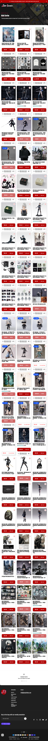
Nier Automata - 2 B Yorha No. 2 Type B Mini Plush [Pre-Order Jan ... (39, 333)
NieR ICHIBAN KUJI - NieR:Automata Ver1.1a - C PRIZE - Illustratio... (39, 630)
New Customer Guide (13, 695)
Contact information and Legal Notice (14, 705)
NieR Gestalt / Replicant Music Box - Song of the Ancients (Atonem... (23, 191)
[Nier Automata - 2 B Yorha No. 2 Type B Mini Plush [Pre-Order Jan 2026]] (39, 323)
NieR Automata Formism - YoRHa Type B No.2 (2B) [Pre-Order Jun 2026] (23, 134)
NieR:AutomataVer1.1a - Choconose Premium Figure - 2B (39, 577)
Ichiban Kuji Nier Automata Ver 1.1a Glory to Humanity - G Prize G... (39, 276)
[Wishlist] (40, 5)
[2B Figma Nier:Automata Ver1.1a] (8, 568)
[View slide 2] (23, 681)
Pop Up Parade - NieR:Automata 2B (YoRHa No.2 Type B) (24, 473)
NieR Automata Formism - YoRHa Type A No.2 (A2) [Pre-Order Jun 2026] (8, 163)
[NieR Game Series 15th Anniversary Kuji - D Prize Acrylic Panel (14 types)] (24, 64)
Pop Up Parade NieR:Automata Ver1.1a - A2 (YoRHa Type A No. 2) (39, 444)
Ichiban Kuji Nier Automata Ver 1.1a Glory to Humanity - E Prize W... (8, 276)
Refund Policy (13, 700)
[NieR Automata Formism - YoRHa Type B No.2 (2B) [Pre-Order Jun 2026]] (24, 124)
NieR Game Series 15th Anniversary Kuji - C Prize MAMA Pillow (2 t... (39, 74)
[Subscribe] (25, 718)
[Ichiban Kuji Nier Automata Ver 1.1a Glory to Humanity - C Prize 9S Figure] (24, 239)
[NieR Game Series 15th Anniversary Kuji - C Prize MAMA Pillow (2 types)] (39, 64)
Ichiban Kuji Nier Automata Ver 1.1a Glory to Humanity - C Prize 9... (24, 248)
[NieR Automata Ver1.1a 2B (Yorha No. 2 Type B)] (8, 379)
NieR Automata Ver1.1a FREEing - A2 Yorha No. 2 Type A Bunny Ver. (39, 389)
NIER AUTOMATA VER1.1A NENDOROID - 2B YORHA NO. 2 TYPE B (8, 445)
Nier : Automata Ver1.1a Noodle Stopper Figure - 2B (39, 162)
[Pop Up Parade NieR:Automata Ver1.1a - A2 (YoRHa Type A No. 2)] (39, 435)
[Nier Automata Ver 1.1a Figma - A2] (24, 435)
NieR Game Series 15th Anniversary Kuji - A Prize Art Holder (22, 44)
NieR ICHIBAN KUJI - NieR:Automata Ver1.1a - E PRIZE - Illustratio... (8, 630)
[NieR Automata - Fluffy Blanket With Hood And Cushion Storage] (8, 181)
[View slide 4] (26, 681)
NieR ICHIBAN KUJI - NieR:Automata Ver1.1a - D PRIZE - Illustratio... (23, 630)
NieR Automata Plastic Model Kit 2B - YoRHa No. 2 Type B (23, 389)
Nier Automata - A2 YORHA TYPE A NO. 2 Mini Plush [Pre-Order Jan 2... (8, 333)
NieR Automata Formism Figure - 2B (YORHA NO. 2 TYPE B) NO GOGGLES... (8, 134)
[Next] (46, 1)
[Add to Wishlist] (14, 29)
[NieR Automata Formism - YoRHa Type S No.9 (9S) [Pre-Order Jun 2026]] (39, 124)
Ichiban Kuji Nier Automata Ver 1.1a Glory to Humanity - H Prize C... (8, 305)
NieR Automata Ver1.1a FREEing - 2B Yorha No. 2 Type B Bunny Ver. (8, 417)
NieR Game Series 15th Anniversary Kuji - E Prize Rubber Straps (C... (8, 74)
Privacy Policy (13, 698)
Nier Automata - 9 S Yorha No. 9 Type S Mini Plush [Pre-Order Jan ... (23, 333)
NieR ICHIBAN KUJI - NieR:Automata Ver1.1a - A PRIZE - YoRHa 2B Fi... (39, 656)
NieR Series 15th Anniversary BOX (39, 304)
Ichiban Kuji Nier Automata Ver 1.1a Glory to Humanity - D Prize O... (39, 248)
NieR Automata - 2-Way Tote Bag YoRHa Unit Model (23, 162)
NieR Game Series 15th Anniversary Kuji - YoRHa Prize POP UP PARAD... (8, 103)
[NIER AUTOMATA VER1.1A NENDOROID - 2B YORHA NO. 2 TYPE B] (8, 435)
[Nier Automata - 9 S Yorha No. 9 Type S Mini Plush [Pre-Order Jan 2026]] (24, 323)
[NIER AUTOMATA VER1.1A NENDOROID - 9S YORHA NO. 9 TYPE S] (39, 408)
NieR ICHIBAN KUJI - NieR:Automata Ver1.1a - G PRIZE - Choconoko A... (23, 602)
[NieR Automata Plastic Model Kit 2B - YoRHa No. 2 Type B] (24, 379)
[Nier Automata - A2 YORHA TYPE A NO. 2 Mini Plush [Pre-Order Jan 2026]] (8, 323)
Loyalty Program (14, 697)
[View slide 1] (22, 681)
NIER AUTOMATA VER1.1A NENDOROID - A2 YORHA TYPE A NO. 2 (23, 418)
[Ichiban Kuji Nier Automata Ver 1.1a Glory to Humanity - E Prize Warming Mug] (8, 267)
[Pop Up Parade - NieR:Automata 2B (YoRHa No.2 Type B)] (24, 463)
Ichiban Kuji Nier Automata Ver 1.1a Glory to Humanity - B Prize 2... (8, 248)
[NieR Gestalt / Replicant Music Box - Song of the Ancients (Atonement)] (24, 181)
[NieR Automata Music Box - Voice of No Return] (8, 209)
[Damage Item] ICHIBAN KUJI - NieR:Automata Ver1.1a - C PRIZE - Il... (39, 44)
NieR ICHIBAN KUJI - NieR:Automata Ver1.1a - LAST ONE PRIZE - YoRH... (23, 656)
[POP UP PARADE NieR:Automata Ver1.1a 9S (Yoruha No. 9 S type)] (8, 463)
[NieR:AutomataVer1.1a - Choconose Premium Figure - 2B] (39, 568)
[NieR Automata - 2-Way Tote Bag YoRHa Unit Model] (24, 153)
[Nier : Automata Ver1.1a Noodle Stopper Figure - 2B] (39, 153)
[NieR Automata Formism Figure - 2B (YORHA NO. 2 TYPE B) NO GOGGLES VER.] (8, 124)
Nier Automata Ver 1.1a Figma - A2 (23, 443)
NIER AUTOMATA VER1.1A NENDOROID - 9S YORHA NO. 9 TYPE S (39, 418)
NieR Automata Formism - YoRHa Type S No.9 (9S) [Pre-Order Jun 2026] (39, 134)
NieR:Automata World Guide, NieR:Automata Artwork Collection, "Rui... (39, 551)
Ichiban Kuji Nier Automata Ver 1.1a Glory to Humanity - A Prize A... (39, 219)
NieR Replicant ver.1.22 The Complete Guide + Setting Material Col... (8, 551)
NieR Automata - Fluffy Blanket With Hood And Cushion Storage (8, 191)
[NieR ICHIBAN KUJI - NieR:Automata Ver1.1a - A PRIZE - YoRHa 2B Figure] (39, 646)
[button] (20, 106)
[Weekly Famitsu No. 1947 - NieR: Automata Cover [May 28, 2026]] (8, 34)
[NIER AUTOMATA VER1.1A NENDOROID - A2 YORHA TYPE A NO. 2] (24, 408)
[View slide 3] (24, 681)
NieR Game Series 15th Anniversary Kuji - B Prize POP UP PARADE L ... (23, 103)
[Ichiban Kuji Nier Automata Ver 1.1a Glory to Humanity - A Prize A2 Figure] (39, 209)
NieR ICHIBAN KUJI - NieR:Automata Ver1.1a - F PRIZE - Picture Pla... (39, 602)
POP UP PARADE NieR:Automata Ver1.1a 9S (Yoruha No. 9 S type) (8, 473)
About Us (12, 692)
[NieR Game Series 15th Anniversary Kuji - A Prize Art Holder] (24, 34)
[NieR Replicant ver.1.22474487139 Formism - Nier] (24, 351)
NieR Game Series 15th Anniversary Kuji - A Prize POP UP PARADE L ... (39, 103)
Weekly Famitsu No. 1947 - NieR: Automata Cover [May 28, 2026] (8, 44)
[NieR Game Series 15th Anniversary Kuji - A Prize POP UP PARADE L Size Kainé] (39, 93)
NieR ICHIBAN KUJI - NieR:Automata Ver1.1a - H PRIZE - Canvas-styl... (8, 602)
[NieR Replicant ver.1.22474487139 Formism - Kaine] (8, 351)
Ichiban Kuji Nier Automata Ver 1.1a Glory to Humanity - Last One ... (24, 219)
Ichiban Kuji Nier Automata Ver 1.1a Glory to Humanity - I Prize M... (24, 305)
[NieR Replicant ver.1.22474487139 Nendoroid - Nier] (39, 351)
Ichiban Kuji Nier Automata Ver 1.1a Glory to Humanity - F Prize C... (24, 276)
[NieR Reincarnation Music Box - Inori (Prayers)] (39, 181)
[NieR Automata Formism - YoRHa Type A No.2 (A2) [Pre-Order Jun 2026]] (8, 153)
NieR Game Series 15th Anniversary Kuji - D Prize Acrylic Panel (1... (23, 74)
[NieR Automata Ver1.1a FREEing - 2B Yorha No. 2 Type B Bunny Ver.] (8, 408)
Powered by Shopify (36, 737)
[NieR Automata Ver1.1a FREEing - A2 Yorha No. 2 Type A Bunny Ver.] (39, 379)
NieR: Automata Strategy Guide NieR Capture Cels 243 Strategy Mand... (23, 551)
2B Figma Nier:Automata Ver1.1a (8, 576)
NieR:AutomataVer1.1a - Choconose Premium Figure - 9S (23, 577)
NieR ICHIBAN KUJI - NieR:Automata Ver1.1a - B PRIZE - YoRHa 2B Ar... (8, 656)
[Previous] (1, 1)
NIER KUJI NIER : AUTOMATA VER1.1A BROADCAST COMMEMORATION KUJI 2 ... (39, 473)
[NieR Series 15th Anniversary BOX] (39, 295)
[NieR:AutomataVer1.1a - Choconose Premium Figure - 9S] (24, 568)
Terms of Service (14, 702)
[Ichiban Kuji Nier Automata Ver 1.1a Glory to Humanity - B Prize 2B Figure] (8, 239)
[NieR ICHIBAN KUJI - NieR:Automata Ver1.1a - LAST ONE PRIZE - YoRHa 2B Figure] (24, 646)
